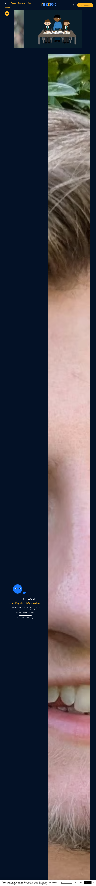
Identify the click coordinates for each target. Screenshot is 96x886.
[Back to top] (7, 13)
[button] (79, 45)
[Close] (94, 883)
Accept (88, 883)
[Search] (73, 5)
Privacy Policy (43, 884)
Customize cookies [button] (66, 883)
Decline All (78, 883)
